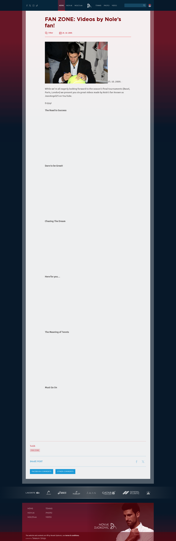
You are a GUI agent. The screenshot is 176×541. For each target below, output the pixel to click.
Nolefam (78, 6)
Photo (106, 6)
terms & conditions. (72, 535)
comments (41, 471)
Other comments (65, 471)
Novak (69, 6)
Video (114, 6)
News (61, 6)
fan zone (35, 450)
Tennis (98, 6)
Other (50, 33)
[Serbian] (149, 5)
